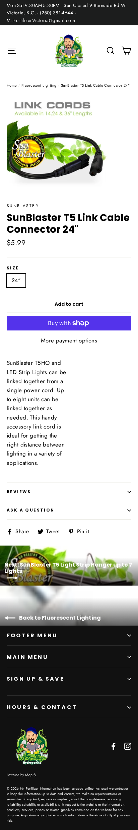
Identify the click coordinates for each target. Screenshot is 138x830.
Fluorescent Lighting (39, 85)
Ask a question (31, 510)
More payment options (69, 340)
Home (12, 85)
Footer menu (32, 635)
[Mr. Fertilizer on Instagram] (127, 745)
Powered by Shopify (21, 774)
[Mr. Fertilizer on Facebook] (113, 745)
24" (16, 280)
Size (13, 268)
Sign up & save (35, 679)
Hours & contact (42, 707)
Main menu (27, 657)
